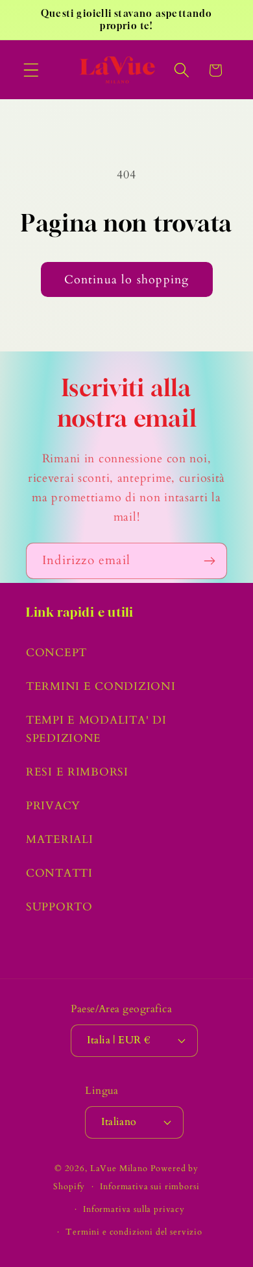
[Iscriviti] (209, 561)
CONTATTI (59, 873)
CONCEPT (56, 652)
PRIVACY (53, 805)
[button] (31, 70)
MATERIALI (59, 839)
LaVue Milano (119, 1168)
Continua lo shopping (126, 280)
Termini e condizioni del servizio (134, 1232)
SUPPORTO (59, 906)
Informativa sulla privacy (134, 1209)
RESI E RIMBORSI (77, 771)
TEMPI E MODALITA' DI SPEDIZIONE (96, 729)
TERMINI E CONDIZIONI (100, 686)
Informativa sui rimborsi (149, 1186)
